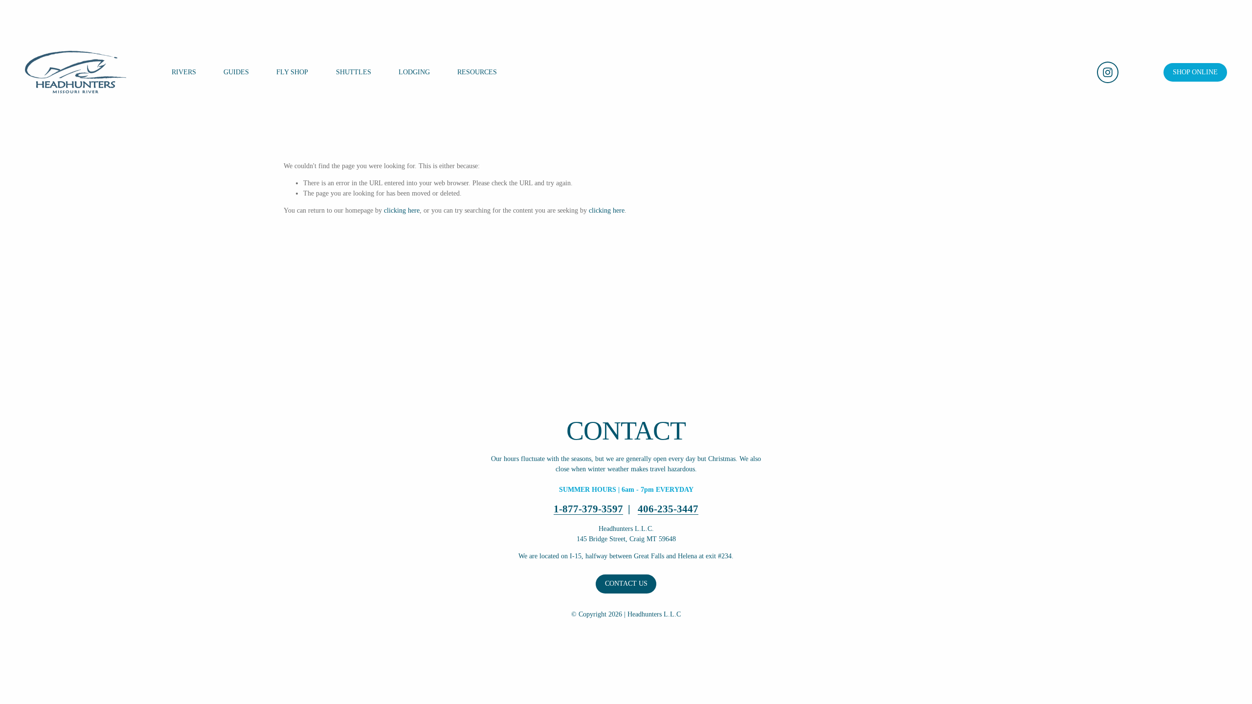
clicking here (402, 210)
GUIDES (236, 72)
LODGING (414, 72)
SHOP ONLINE (1195, 72)
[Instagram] (1107, 72)
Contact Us (626, 583)
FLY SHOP (292, 72)
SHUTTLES (353, 72)
